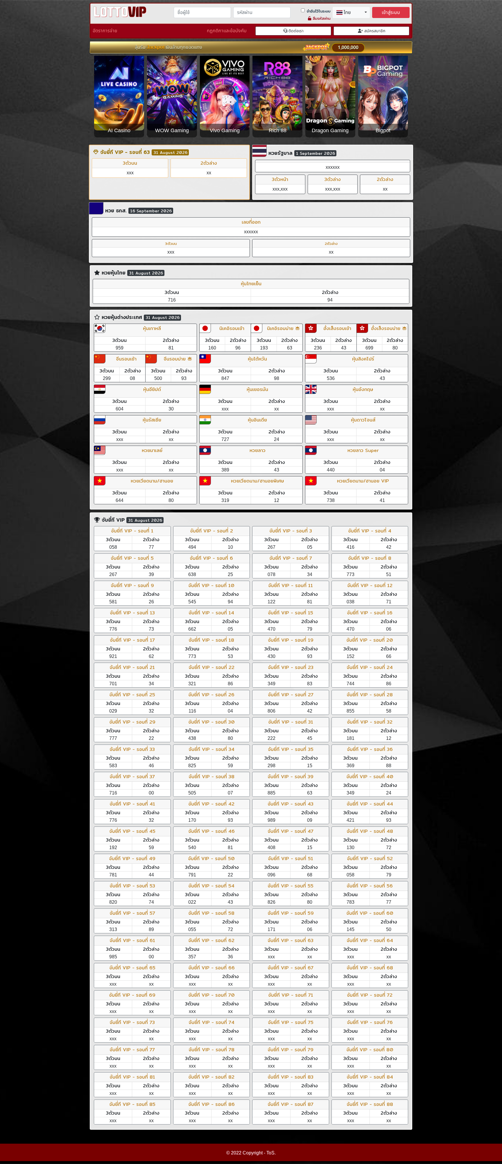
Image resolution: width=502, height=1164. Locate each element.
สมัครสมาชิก (374, 31)
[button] (351, 12)
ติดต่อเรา (295, 31)
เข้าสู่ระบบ (391, 12)
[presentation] (101, 100)
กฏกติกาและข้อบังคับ (227, 30)
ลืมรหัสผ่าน (320, 18)
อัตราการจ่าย (105, 30)
